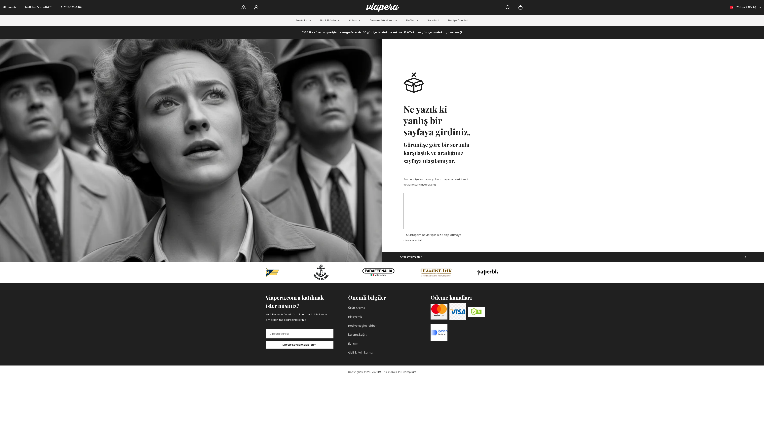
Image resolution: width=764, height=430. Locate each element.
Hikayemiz (9, 7)
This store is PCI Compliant (399, 372)
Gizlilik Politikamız (360, 353)
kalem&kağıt (357, 335)
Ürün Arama (356, 308)
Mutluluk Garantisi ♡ (38, 7)
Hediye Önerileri (458, 20)
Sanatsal (433, 20)
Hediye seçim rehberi (362, 326)
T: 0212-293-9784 (72, 7)
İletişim (353, 344)
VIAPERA (376, 372)
